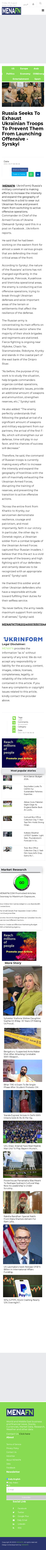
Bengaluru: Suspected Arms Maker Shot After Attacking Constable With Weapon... (22, 1054)
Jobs (8, 1464)
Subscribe (26, 1497)
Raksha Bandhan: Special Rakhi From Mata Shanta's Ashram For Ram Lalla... (20, 1219)
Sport (36, 79)
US (9, 68)
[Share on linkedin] (38, 174)
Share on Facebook (20, 170)
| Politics (9, 74)
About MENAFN (13, 1460)
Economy (25, 74)
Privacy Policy (12, 1448)
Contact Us (11, 1452)
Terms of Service (13, 1444)
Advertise (10, 1456)
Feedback (10, 1468)
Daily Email (22, 1520)
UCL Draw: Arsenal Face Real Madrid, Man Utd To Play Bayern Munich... (22, 1147)
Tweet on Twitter (19, 174)
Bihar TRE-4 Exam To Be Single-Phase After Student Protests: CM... (21, 1086)
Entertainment (16, 79)
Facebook (22, 1508)
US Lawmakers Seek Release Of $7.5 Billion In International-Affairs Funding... (22, 1269)
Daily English (14, 1479)
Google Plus (23, 1516)
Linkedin (21, 1524)
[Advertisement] (23, 38)
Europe (24, 68)
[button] (33, 4)
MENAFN (9, 185)
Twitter (20, 1512)
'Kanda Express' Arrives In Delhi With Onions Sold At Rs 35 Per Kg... (22, 1116)
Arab (36, 68)
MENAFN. (20, 1542)
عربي (25, 4)
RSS (19, 1528)
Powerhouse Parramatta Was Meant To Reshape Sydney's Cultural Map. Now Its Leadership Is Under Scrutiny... (22, 1184)
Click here (24, 1434)
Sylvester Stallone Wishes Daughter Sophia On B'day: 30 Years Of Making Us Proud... (22, 1021)
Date (6, 161)
